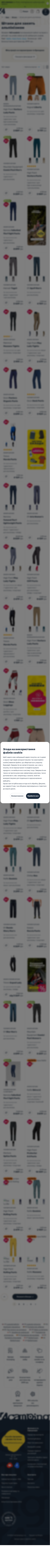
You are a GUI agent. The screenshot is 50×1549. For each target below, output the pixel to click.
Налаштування (17, 796)
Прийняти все (33, 796)
